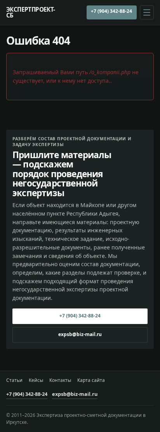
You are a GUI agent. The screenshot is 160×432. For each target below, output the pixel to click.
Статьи (14, 380)
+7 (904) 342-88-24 (111, 11)
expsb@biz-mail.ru (80, 334)
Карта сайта (91, 380)
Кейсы (36, 380)
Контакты (60, 380)
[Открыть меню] (147, 12)
